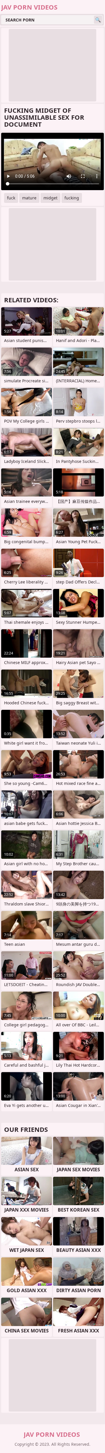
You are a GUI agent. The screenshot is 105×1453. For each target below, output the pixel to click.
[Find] (98, 20)
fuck (11, 198)
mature (29, 198)
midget (50, 198)
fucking (71, 198)
